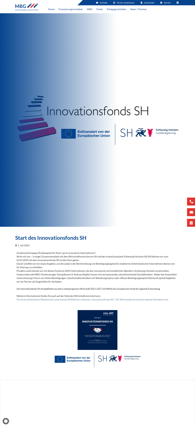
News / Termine (138, 9)
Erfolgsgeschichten (116, 9)
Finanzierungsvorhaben (71, 9)
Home (51, 9)
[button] (6, 421)
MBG (89, 9)
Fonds (99, 9)
